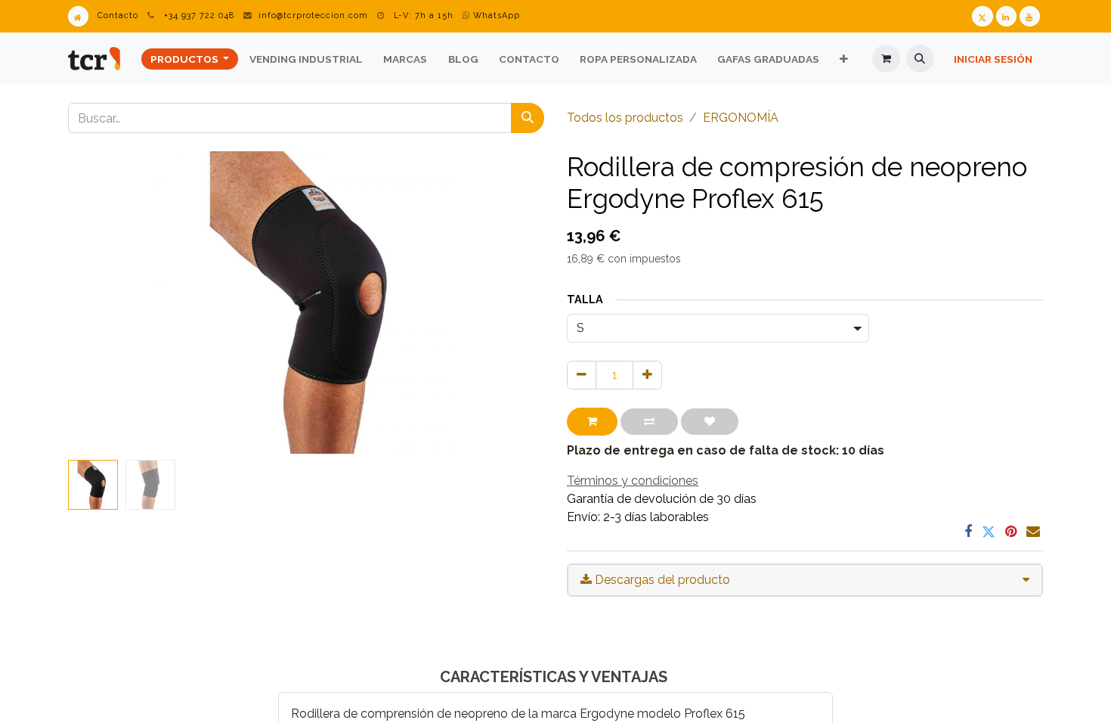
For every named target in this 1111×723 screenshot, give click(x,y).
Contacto (117, 15)
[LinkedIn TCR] (1006, 16)
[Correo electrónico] (1033, 531)
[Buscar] (527, 118)
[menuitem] (189, 59)
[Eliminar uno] (581, 375)
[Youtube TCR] (1030, 16)
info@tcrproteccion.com (313, 15)
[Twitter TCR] (982, 16)
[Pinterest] (1011, 531)
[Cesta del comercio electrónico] (886, 59)
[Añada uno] (647, 375)
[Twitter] (988, 531)
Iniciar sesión (993, 59)
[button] (920, 59)
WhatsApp (495, 15)
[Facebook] (968, 531)
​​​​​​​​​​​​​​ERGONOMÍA (740, 117)
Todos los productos (625, 117)
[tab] (805, 580)
